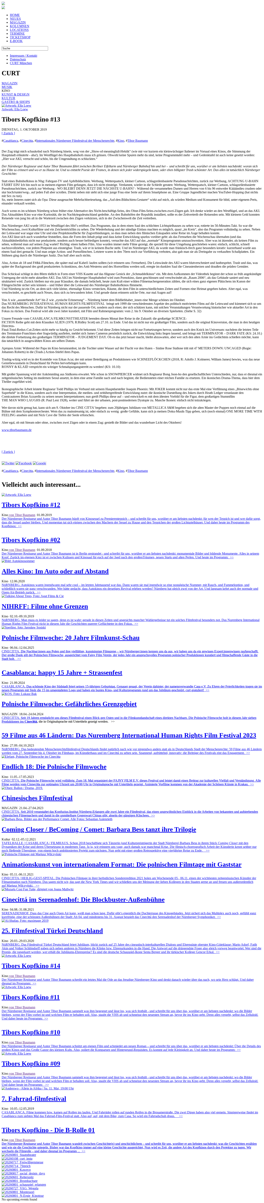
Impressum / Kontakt (23, 55)
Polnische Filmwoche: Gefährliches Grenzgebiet (69, 704)
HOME (15, 15)
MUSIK (7, 87)
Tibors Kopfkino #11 (31, 997)
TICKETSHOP (20, 37)
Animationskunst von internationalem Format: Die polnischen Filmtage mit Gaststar (122, 864)
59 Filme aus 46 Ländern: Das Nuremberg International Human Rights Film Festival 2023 (129, 735)
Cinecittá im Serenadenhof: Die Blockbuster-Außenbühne (83, 899)
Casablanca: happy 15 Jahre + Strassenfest (62, 672)
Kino (121, 140)
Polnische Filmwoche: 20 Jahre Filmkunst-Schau (71, 637)
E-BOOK (16, 41)
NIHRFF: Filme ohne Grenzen (45, 606)
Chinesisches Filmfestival (37, 798)
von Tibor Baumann (21, 515)
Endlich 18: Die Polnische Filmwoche (54, 766)
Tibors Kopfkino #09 (31, 1063)
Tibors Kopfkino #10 (31, 1032)
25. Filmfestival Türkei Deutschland (52, 930)
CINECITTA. (130, 655)
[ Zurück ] (8, 133)
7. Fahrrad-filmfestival (34, 1098)
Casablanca (10, 140)
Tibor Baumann (137, 140)
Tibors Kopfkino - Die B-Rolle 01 (48, 1130)
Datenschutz (18, 59)
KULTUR (8, 98)
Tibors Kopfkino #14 (31, 965)
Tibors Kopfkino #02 (31, 540)
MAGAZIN (18, 22)
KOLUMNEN (19, 26)
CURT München (21, 63)
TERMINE (17, 33)
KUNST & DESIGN (15, 94)
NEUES (15, 18)
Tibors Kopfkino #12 (31, 504)
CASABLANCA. (132, 688)
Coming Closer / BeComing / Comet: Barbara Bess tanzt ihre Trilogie (99, 829)
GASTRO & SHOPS (16, 102)
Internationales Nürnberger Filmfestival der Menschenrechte (75, 140)
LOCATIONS (19, 30)
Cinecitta (27, 140)
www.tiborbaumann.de (17, 430)
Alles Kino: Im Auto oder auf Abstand (55, 571)
